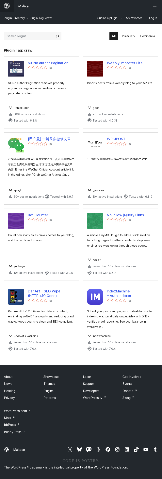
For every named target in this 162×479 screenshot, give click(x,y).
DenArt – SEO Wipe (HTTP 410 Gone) (44, 293)
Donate (129, 391)
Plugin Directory (14, 18)
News (8, 384)
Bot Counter (38, 215)
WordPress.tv (94, 398)
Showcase (51, 377)
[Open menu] (155, 6)
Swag (128, 398)
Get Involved (131, 377)
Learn (87, 377)
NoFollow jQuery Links (125, 215)
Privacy (9, 398)
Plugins (48, 391)
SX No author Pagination (48, 63)
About (8, 377)
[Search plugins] (57, 36)
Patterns (49, 398)
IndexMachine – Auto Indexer (119, 293)
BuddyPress (14, 432)
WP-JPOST (116, 139)
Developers (91, 391)
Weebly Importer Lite (125, 63)
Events (127, 384)
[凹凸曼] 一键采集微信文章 (49, 139)
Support (88, 384)
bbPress (12, 425)
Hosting (9, 391)
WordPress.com (17, 411)
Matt (9, 418)
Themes (49, 384)
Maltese (19, 450)
